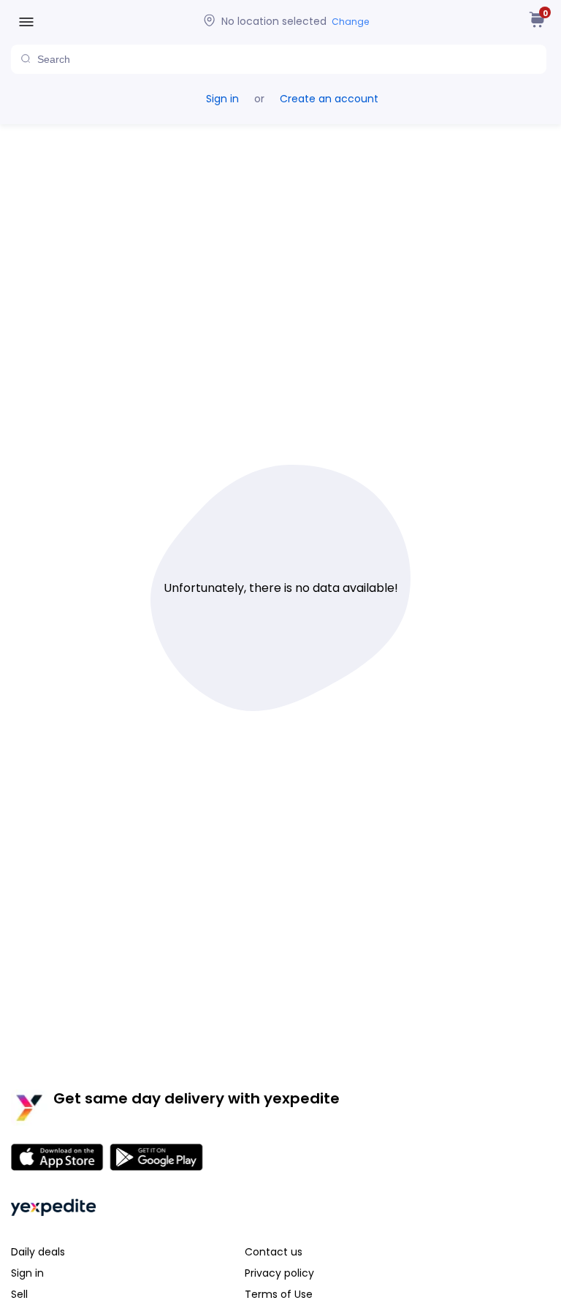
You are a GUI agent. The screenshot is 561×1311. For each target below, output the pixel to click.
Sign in (222, 98)
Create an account (329, 98)
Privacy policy (279, 1273)
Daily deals (38, 1251)
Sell (19, 1294)
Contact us (273, 1251)
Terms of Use (279, 1294)
